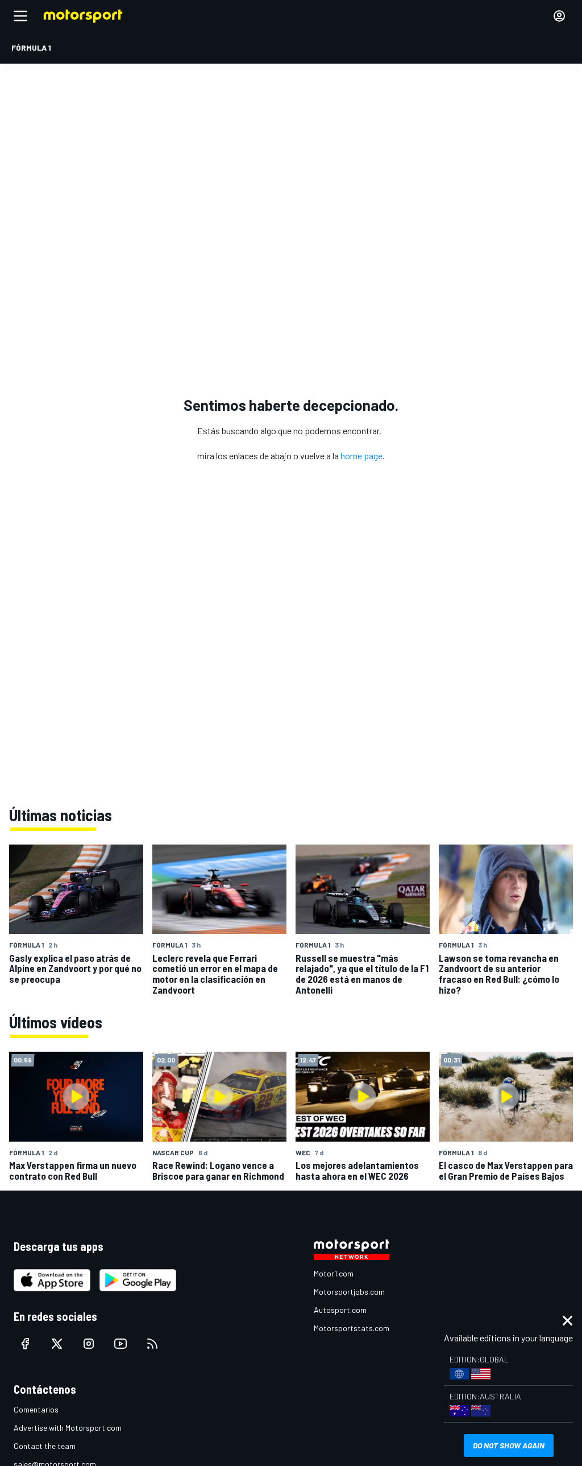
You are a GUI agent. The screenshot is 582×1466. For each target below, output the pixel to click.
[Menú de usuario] (559, 16)
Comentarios (36, 1409)
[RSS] (152, 1343)
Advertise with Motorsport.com (68, 1427)
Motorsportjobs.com (349, 1291)
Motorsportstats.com (351, 1328)
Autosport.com (340, 1310)
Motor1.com (334, 1273)
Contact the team (45, 1446)
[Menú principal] (20, 16)
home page (361, 455)
